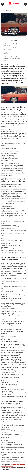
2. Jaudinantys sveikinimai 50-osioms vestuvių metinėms (12, 48)
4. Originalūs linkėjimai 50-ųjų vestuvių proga (14, 56)
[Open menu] (25, 4)
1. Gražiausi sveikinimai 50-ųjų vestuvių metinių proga (12, 44)
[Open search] (2, 4)
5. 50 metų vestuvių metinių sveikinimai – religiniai (13, 59)
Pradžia (2, 10)
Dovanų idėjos (9, 10)
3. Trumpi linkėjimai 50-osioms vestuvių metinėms (12, 52)
